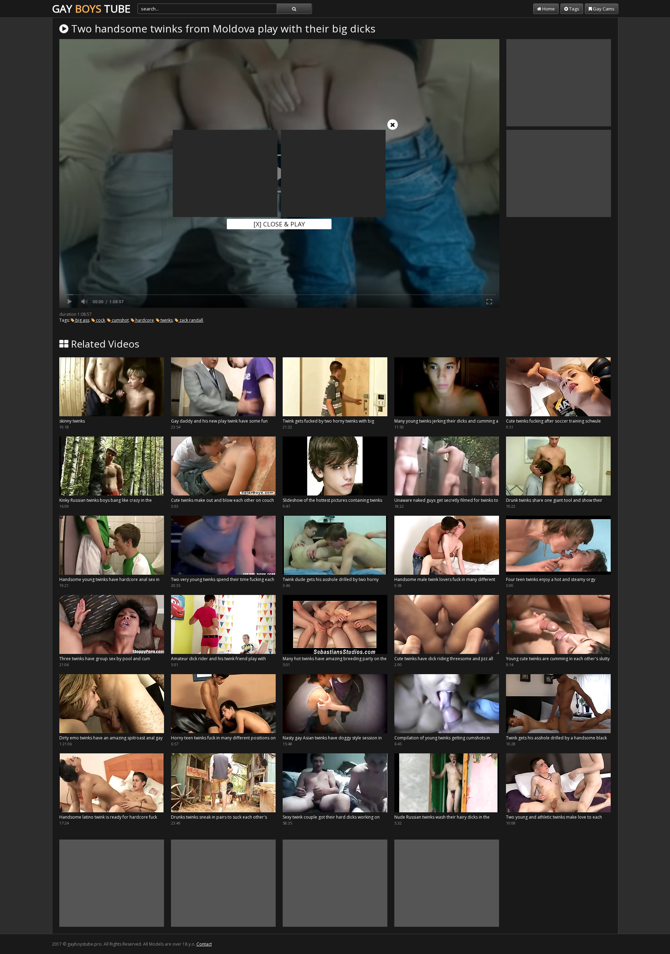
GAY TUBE (91, 8)
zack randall (190, 320)
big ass (81, 320)
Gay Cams (603, 9)
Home (548, 9)
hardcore (144, 320)
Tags (573, 9)
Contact (204, 944)
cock (100, 320)
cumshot (120, 320)
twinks (166, 320)
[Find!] (294, 9)
